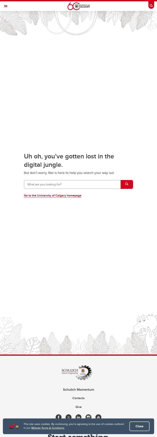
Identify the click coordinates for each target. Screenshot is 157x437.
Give (78, 407)
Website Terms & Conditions (47, 428)
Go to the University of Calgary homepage (52, 195)
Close (139, 426)
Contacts (78, 398)
